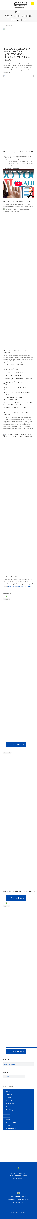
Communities (9, 1100)
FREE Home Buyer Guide (14, 372)
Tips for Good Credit (13, 375)
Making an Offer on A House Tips (16, 383)
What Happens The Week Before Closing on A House (17, 404)
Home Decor (9, 1107)
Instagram (16, 1185)
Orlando (8, 1119)
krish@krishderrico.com (20, 1199)
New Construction (11, 1116)
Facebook (20, 586)
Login (24, 1212)
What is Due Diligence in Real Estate (17, 393)
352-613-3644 (22, 1197)
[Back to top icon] (33, 1215)
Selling (8, 1125)
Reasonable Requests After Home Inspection (15, 398)
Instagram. (28, 586)
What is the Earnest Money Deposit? (15, 388)
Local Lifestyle (10, 1110)
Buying (8, 1091)
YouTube (10, 586)
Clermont (8, 1097)
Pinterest (15, 586)
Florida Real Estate (11, 1103)
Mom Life (8, 1113)
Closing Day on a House (14, 408)
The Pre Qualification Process (17, 379)
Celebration (9, 1094)
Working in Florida (11, 1128)
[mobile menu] (32, 3)
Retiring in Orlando (11, 1122)
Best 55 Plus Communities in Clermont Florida (19, 1045)
